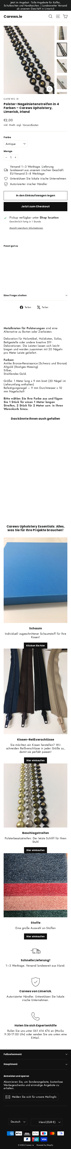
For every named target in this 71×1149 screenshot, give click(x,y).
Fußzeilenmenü (13, 1054)
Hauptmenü (10, 1064)
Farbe (7, 137)
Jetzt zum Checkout (35, 206)
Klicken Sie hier (35, 645)
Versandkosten (30, 125)
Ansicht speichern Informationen (26, 228)
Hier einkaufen (35, 760)
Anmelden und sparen (16, 1076)
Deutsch (16, 1122)
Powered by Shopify (45, 1145)
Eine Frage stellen (15, 295)
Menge (8, 151)
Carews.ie (13, 16)
